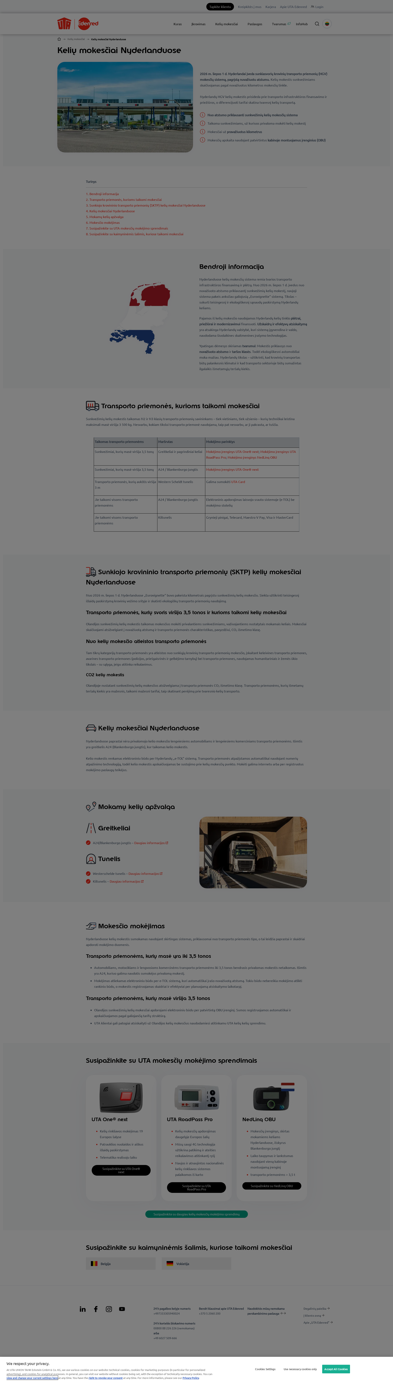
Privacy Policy (191, 1378)
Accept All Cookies (336, 1369)
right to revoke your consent (106, 1378)
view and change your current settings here (32, 1378)
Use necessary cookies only (300, 1369)
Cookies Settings (265, 1369)
